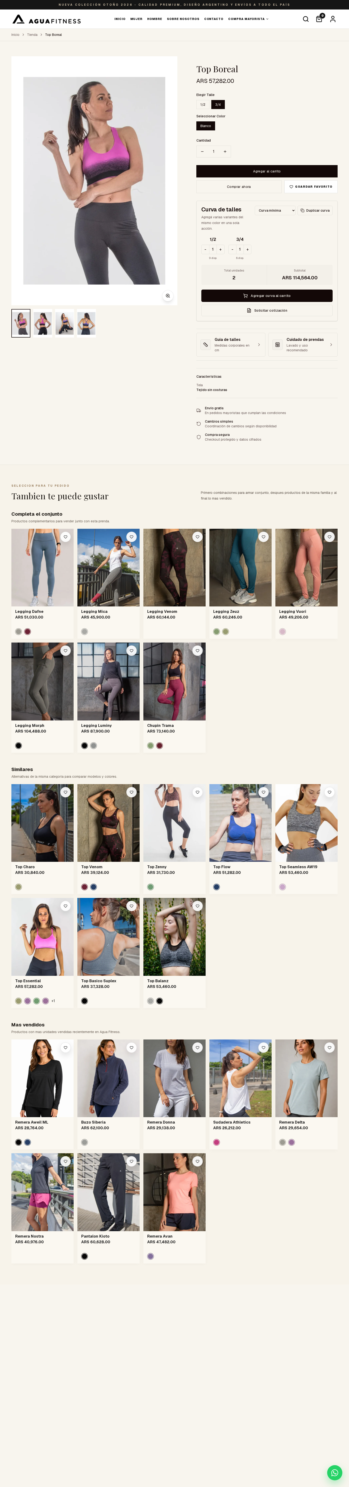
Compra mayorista (246, 19)
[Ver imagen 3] (64, 323)
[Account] (333, 19)
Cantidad (203, 140)
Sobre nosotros (183, 19)
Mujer (136, 19)
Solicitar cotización (270, 310)
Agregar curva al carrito (271, 296)
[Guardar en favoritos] (65, 537)
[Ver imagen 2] (42, 323)
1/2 (202, 104)
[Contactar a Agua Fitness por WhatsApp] (334, 1472)
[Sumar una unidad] (225, 151)
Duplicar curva (318, 210)
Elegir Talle (205, 95)
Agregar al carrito (267, 171)
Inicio (120, 19)
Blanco (205, 126)
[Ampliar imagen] (168, 295)
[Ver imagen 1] (20, 323)
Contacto (214, 19)
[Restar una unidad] (202, 151)
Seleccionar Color (211, 116)
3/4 (218, 104)
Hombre (154, 19)
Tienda (32, 35)
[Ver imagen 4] (86, 323)
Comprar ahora (239, 187)
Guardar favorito (314, 187)
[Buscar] (306, 19)
